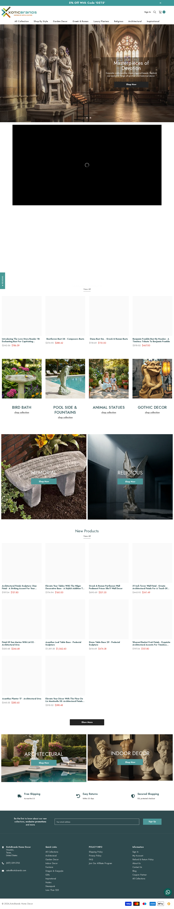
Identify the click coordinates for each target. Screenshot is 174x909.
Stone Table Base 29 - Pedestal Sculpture (104, 643)
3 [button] (90, 118)
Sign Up (152, 821)
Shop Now (131, 81)
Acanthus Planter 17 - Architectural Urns (21, 698)
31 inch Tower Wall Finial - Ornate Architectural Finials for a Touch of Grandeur (149, 587)
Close (160, 3)
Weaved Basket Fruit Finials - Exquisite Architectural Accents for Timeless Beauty (151, 643)
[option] (87, 73)
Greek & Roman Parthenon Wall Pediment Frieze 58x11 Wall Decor (106, 587)
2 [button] (87, 118)
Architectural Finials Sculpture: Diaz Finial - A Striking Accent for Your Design (19, 587)
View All (87, 289)
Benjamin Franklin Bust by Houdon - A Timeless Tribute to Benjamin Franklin (151, 340)
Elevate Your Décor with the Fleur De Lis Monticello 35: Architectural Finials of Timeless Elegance (64, 700)
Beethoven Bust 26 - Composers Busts (65, 339)
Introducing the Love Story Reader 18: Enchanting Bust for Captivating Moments (21, 340)
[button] (11, 71)
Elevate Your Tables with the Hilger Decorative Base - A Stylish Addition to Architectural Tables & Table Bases (64, 587)
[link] (22, 237)
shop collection (22, 273)
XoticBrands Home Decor (21, 903)
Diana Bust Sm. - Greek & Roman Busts (109, 339)
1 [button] (83, 118)
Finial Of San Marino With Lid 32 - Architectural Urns (18, 643)
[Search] (154, 12)
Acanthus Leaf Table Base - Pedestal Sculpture (63, 643)
